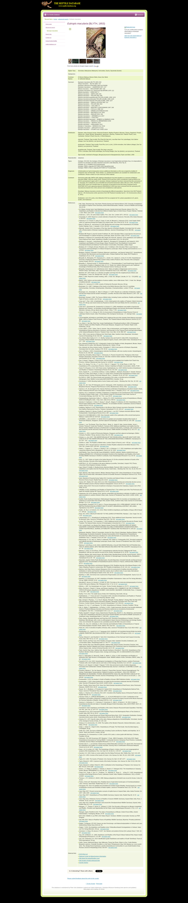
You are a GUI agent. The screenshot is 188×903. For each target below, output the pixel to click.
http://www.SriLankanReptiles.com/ (89, 858)
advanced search (63, 19)
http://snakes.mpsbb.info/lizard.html (89, 860)
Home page (49, 24)
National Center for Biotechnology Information (92, 856)
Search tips (49, 34)
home (55, 19)
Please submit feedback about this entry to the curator (83, 878)
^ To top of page (90, 883)
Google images (83, 862)
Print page (99, 883)
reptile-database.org (51, 44)
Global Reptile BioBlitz (51, 41)
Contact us (48, 37)
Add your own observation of (132, 36)
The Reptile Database (53, 14)
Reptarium (140, 14)
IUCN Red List (83, 854)
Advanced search (50, 27)
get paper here (99, 212)
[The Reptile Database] (61, 9)
